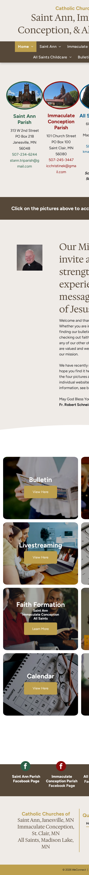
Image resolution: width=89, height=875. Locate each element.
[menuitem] (25, 46)
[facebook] (25, 766)
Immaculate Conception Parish (61, 121)
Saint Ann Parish (24, 119)
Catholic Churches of (46, 814)
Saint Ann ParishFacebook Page (26, 778)
